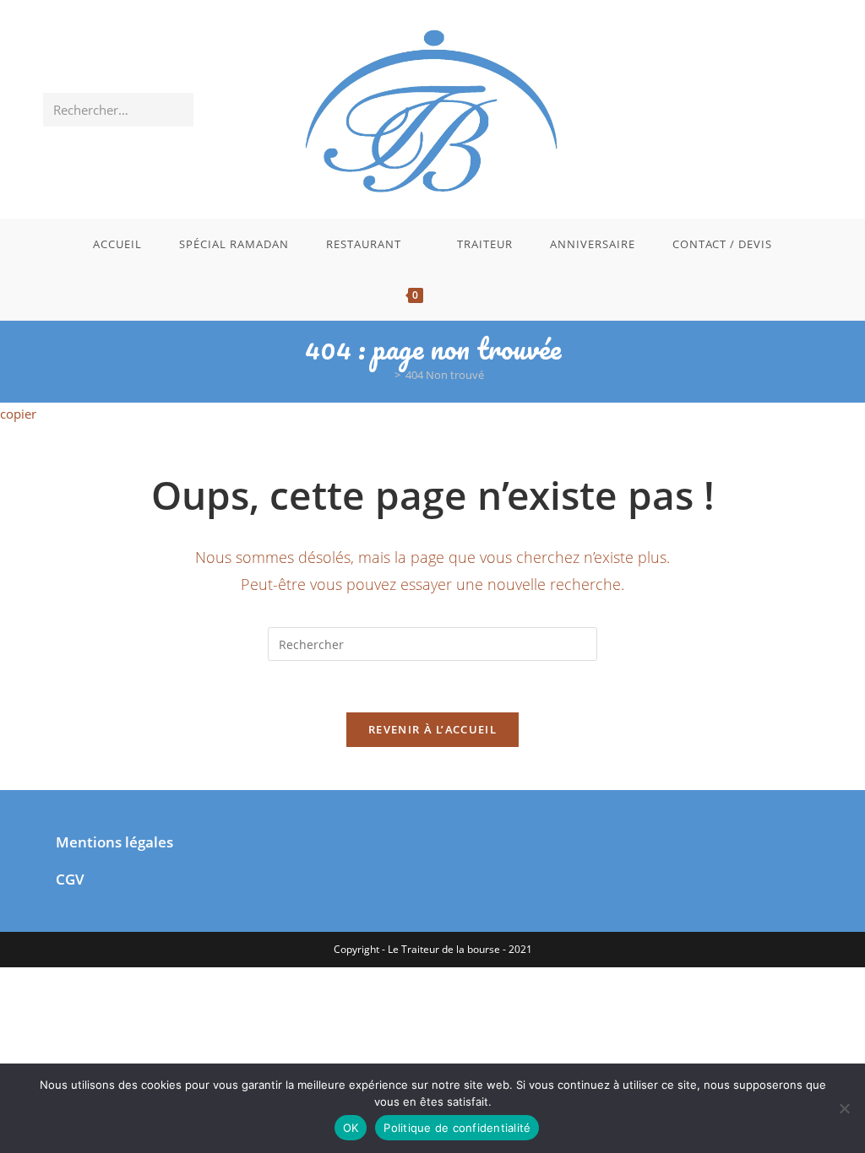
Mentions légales (114, 842)
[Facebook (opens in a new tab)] (770, 108)
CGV (70, 879)
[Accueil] (385, 374)
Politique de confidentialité (457, 1127)
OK (351, 1127)
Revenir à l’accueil (432, 729)
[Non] (843, 1108)
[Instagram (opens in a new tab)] (804, 108)
